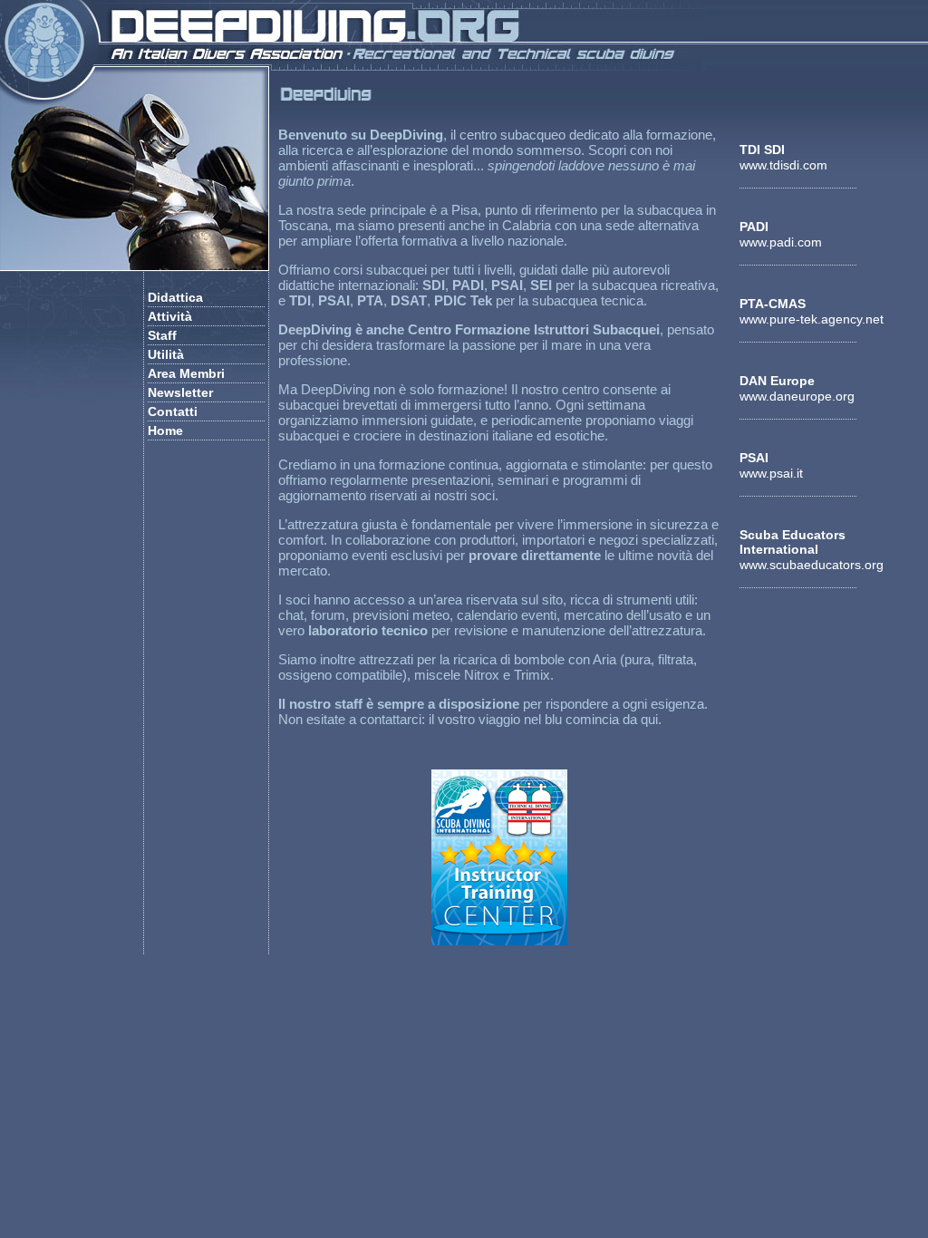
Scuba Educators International (793, 541)
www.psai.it (771, 473)
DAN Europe (777, 380)
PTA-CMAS (773, 303)
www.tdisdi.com (783, 165)
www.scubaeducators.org (812, 564)
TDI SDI (762, 149)
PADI (754, 226)
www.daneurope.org (797, 396)
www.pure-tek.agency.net (812, 319)
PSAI (754, 457)
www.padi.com (781, 242)
